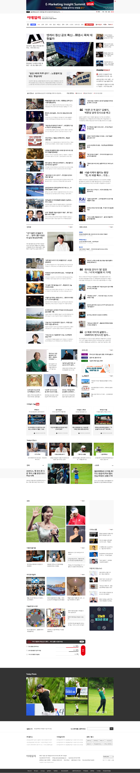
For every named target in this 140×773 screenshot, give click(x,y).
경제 (42, 24)
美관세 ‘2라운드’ (87, 93)
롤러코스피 (78, 93)
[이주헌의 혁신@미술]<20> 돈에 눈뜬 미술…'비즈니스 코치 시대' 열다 (76, 624)
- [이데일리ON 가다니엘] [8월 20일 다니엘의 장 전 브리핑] (69, 742)
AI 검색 (33, 24)
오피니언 (77, 24)
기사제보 (98, 770)
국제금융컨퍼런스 (97, 744)
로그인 (112, 11)
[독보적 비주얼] (75, 526)
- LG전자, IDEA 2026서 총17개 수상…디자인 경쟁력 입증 (39, 744)
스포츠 (71, 24)
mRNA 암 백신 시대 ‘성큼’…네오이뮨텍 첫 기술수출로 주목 (104, 80)
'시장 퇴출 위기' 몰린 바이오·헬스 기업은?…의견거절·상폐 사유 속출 (105, 85)
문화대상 (89, 740)
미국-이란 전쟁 (98, 93)
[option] (57, 12)
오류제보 (92, 770)
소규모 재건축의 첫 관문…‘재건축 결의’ (89, 241)
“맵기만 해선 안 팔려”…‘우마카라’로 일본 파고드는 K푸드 (93, 249)
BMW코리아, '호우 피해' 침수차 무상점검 (76, 553)
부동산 (59, 24)
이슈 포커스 (70, 93)
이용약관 (55, 770)
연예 (67, 24)
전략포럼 (95, 740)
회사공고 (36, 770)
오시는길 (42, 770)
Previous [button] (42, 465)
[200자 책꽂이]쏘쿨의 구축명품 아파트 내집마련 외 (76, 611)
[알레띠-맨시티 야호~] (45, 506)
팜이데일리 (105, 70)
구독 (103, 11)
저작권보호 (85, 770)
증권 (54, 24)
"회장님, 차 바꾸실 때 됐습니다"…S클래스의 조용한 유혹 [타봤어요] (76, 565)
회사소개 (29, 770)
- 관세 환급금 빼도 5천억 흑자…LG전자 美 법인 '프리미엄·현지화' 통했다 (40, 742)
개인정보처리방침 (107, 770)
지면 (106, 11)
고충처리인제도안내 (76, 770)
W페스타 (102, 740)
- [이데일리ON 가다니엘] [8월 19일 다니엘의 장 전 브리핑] (69, 744)
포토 (82, 24)
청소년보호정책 (64, 770)
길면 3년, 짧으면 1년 (95, 357)
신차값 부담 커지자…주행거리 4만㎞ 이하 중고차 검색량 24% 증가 (76, 559)
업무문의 (49, 770)
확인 (112, 728)
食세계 (81, 247)
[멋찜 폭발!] (75, 506)
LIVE (28, 12)
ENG (99, 11)
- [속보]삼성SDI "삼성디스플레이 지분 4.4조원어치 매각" (39, 740)
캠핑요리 (89, 744)
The (110, 24)
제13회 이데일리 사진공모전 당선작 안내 (43, 728)
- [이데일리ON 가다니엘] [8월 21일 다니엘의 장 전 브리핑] (69, 740)
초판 (109, 11)
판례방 (81, 232)
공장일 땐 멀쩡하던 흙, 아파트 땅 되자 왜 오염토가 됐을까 (93, 234)
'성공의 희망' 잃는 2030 (96, 361)
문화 (63, 24)
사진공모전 (109, 740)
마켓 (105, 24)
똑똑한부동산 (82, 239)
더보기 (71, 227)
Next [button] (43, 465)
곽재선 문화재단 (108, 744)
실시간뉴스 (30, 93)
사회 (50, 24)
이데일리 (41, 17)
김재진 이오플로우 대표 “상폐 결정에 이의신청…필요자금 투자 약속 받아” (104, 75)
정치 (46, 24)
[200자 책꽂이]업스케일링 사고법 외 (75, 617)
